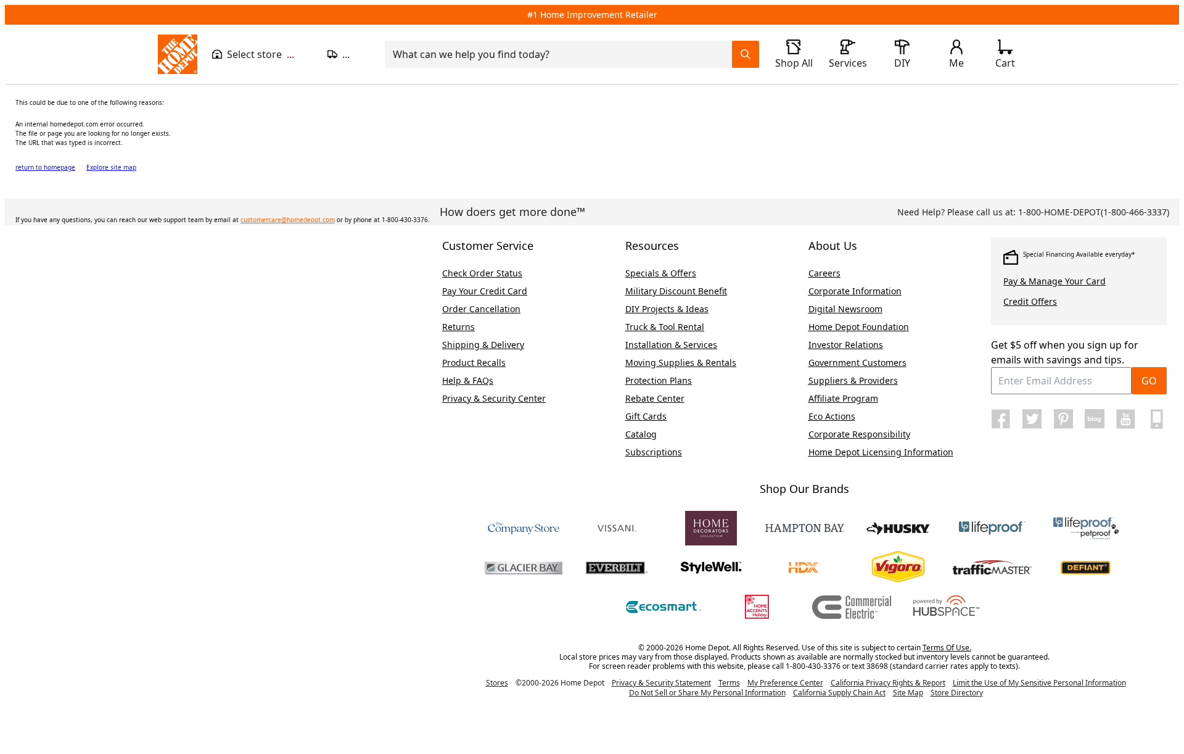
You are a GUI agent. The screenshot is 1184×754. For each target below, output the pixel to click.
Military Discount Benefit (676, 291)
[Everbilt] (617, 567)
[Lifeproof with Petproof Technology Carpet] (1085, 528)
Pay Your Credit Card (484, 291)
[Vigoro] (898, 567)
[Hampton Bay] (804, 528)
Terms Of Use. (947, 647)
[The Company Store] (523, 528)
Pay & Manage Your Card (1054, 281)
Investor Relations (845, 344)
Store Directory (957, 692)
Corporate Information (855, 291)
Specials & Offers (660, 273)
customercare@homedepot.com (287, 219)
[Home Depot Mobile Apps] (1157, 419)
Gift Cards (646, 416)
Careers (824, 273)
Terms (729, 682)
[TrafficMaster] (992, 567)
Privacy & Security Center (494, 398)
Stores (497, 682)
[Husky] (898, 528)
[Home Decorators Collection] (711, 528)
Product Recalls (474, 362)
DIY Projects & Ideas (667, 309)
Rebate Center (654, 398)
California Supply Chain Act (839, 692)
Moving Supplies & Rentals (680, 362)
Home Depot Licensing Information (880, 452)
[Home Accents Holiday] (757, 607)
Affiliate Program (843, 398)
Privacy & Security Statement (661, 682)
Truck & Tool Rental (664, 327)
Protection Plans (658, 380)
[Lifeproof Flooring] (992, 528)
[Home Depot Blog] (1094, 419)
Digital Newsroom (845, 309)
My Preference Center (785, 682)
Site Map (908, 692)
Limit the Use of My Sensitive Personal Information (1039, 682)
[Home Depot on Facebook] (1001, 419)
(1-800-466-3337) (1093, 212)
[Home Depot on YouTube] (1125, 419)
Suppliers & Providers (853, 380)
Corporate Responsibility (859, 434)
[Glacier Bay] (523, 567)
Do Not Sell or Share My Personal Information (707, 692)
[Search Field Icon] (745, 54)
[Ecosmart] (664, 607)
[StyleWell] (711, 567)
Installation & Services (671, 344)
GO (1149, 380)
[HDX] (804, 567)
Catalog (641, 434)
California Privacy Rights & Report (888, 682)
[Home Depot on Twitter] (1032, 419)
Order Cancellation (481, 309)
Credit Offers (1030, 301)
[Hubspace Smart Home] (945, 607)
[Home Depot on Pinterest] (1063, 419)
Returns (458, 327)
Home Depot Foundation (858, 327)
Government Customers (857, 362)
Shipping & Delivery (483, 344)
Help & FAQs (467, 380)
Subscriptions (653, 452)
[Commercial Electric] (851, 607)
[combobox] (562, 54)
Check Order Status (482, 273)
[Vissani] (617, 528)
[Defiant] (1085, 567)
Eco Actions (831, 416)
